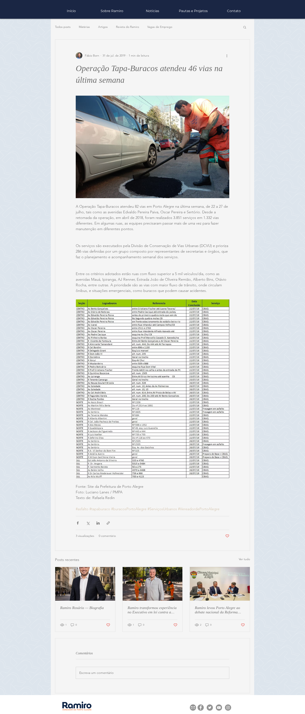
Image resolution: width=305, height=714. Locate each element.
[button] (223, 314)
